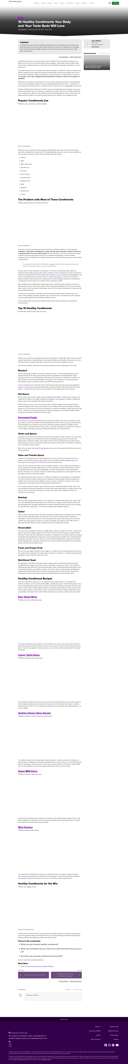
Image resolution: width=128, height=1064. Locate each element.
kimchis (66, 422)
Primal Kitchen (34, 506)
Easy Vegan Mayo (27, 596)
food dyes (30, 290)
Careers (98, 1035)
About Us (36, 3)
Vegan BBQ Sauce (27, 771)
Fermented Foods (27, 417)
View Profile (95, 47)
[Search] (109, 3)
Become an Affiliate (95, 1031)
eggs (63, 586)
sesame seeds (30, 520)
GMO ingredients (35, 273)
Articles (43, 3)
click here (20, 1059)
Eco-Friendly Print (64, 57)
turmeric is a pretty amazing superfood (29, 387)
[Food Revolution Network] (18, 1033)
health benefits (44, 448)
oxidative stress (70, 460)
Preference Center (46, 1059)
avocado (23, 878)
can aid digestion (60, 399)
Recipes (50, 3)
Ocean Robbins (22, 29)
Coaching (84, 3)
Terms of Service (96, 1039)
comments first (77, 989)
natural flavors (58, 277)
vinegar (50, 379)
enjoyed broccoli (62, 439)
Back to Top (64, 1019)
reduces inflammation (41, 460)
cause (60, 275)
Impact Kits (70, 3)
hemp (55, 764)
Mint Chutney (25, 827)
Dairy (47, 295)
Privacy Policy (114, 1035)
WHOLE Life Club (113, 1031)
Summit (77, 3)
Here (74, 1058)
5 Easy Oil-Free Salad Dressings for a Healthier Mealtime (37, 966)
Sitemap (116, 1039)
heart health (31, 462)
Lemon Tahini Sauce (29, 655)
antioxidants (21, 555)
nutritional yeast (34, 565)
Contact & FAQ (114, 1026)
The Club (91, 3)
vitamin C (29, 878)
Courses (62, 3)
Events (56, 3)
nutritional (56, 535)
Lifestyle (20, 18)
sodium (52, 264)
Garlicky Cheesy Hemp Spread (34, 713)
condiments (44, 150)
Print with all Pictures (76, 57)
